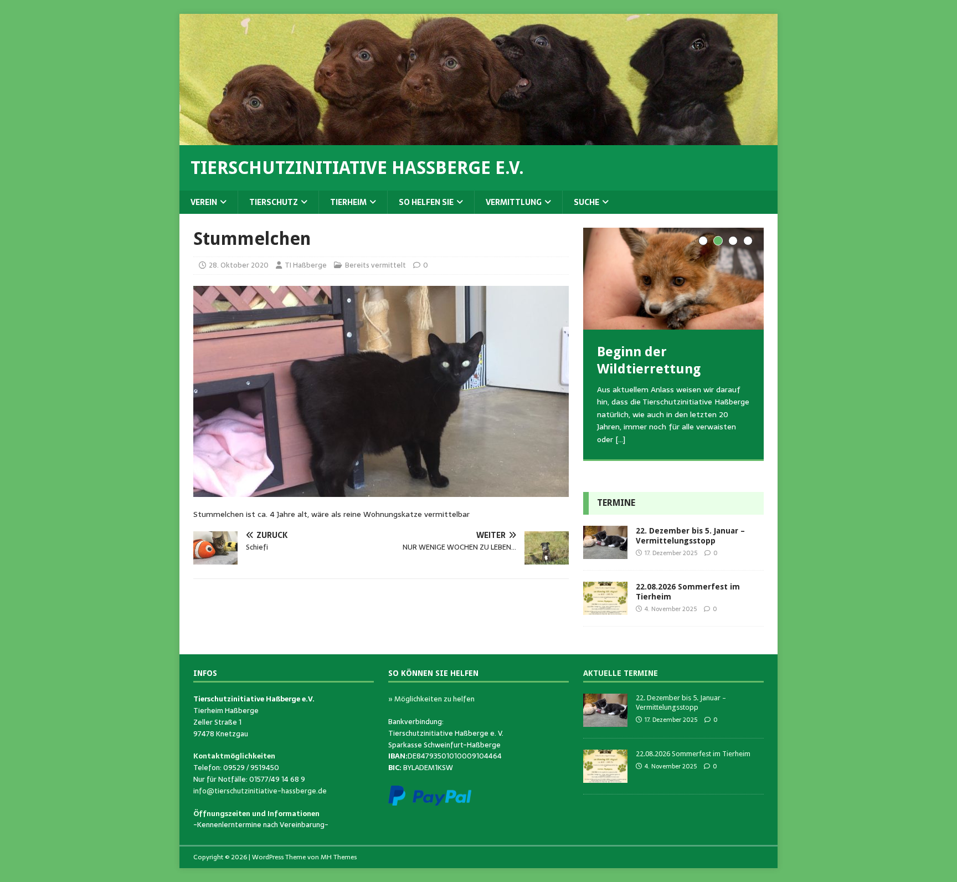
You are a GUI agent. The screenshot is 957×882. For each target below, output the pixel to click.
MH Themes (339, 857)
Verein (204, 202)
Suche (586, 202)
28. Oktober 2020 (239, 265)
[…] (620, 439)
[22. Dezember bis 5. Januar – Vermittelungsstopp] (605, 553)
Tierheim (348, 202)
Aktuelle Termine (620, 673)
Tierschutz (273, 202)
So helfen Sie (426, 202)
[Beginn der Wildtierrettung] (673, 278)
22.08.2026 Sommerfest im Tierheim (693, 754)
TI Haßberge (306, 265)
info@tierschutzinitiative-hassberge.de (260, 791)
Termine (616, 503)
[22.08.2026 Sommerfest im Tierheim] (605, 609)
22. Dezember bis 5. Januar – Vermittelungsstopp (681, 702)
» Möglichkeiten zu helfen (431, 699)
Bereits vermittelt (375, 265)
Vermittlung (514, 202)
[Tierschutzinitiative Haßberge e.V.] (478, 139)
